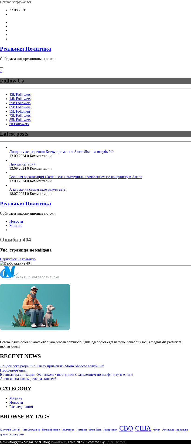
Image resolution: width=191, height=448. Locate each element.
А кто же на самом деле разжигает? (37, 189)
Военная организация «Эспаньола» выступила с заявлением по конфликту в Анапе (75, 177)
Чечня (156, 429)
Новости (16, 221)
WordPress (59, 442)
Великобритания (51, 429)
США (143, 428)
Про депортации (22, 164)
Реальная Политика (25, 49)
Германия (81, 429)
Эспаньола (168, 429)
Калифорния (110, 429)
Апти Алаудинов (31, 429)
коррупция (182, 429)
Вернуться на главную (18, 259)
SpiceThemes (115, 442)
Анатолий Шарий (10, 429)
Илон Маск (95, 429)
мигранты (18, 434)
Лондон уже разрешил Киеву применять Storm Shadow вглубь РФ (61, 152)
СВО (126, 428)
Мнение (15, 225)
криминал (5, 434)
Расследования (21, 407)
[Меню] (1, 67)
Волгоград (68, 429)
